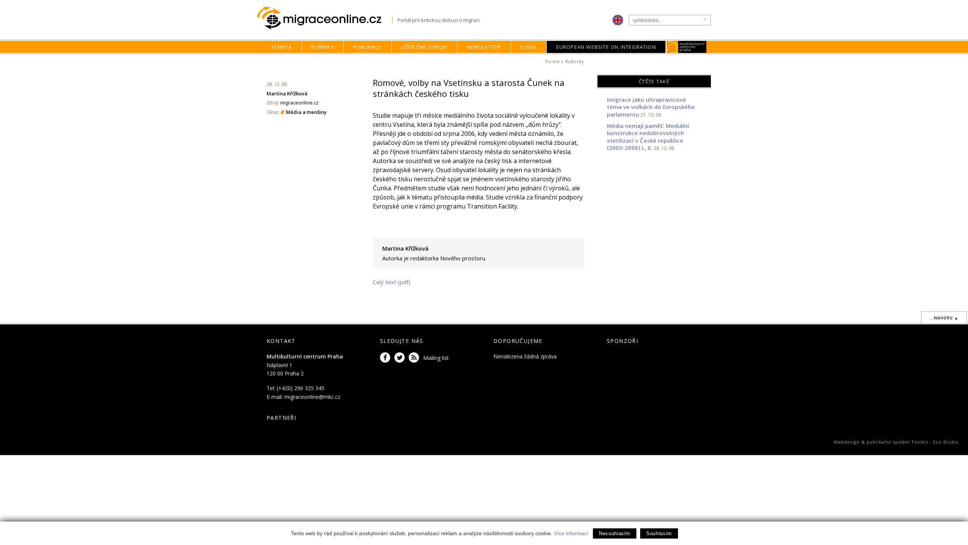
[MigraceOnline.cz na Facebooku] (386, 357)
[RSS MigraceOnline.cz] (415, 357)
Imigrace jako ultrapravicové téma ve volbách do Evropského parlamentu (651, 107)
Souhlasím (659, 533)
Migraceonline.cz (324, 18)
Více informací (571, 533)
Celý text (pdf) (391, 282)
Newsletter (484, 47)
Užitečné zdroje (424, 47)
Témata (281, 47)
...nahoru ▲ (944, 318)
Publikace (367, 47)
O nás (528, 47)
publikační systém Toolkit (897, 442)
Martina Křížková (287, 93)
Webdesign (847, 442)
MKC (686, 47)
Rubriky (322, 47)
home (553, 61)
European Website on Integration (606, 47)
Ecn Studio (946, 442)
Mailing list (436, 357)
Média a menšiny (306, 112)
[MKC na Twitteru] (400, 357)
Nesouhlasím (614, 533)
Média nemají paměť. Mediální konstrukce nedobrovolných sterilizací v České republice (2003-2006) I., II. (648, 137)
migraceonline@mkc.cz (312, 396)
